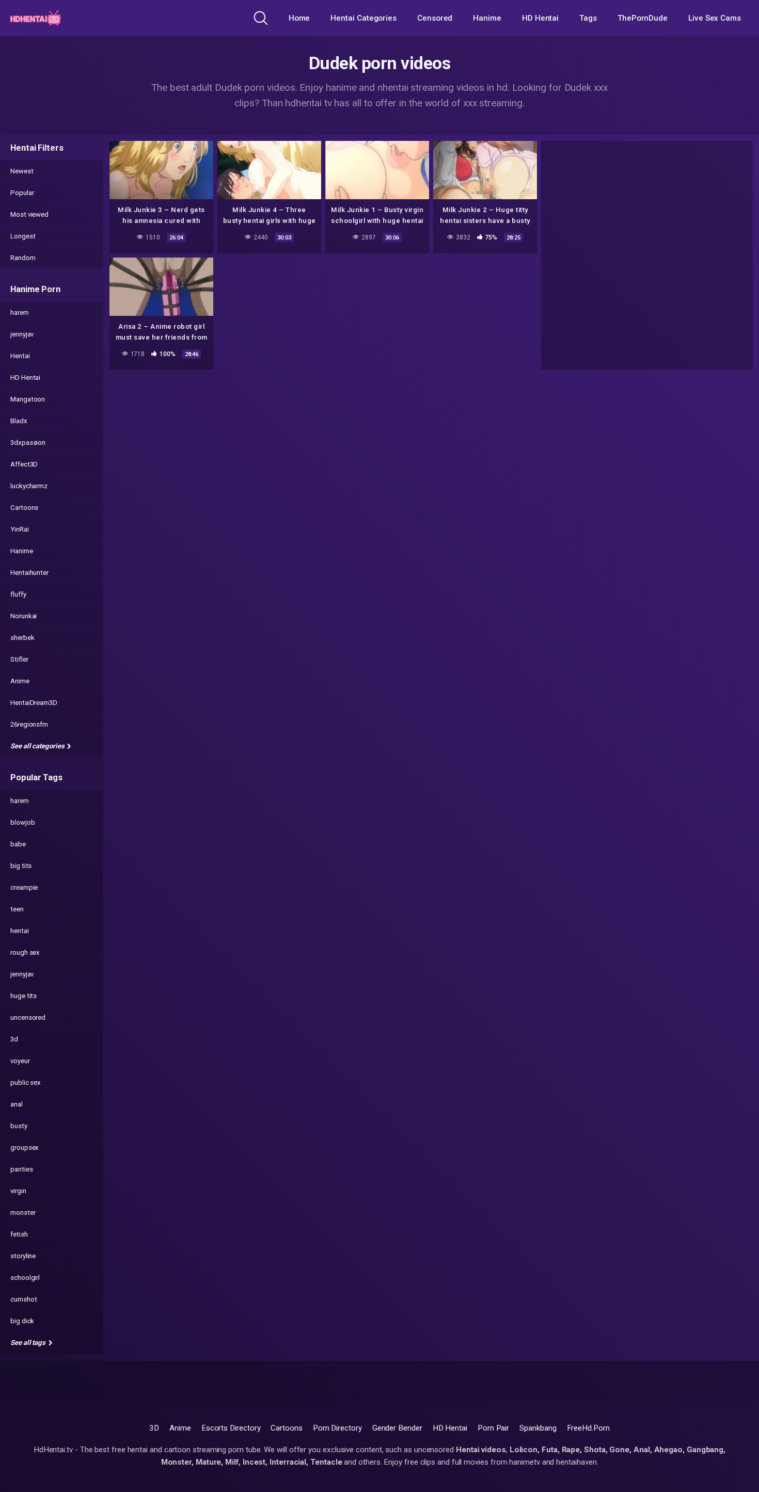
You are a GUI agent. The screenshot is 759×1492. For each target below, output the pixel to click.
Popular (22, 193)
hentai (19, 931)
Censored (434, 18)
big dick (22, 1321)
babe (18, 844)
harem (19, 312)
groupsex (24, 1147)
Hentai (20, 356)
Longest (22, 236)
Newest (22, 171)
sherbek (22, 637)
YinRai (19, 529)
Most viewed (29, 214)
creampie (24, 887)
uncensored (27, 1017)
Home (299, 18)
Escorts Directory (231, 1428)
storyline (23, 1256)
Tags (588, 18)
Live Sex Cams (714, 18)
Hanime (487, 18)
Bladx (18, 421)
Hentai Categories (363, 18)
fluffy (18, 594)
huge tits (23, 996)
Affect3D (24, 464)
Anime (19, 681)
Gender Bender (397, 1428)
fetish (19, 1234)
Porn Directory (337, 1428)
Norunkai (23, 616)
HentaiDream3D (33, 703)
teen (17, 909)
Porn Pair (493, 1428)
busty (18, 1126)
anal (16, 1104)
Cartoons (24, 507)
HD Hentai (540, 18)
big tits (20, 866)
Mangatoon (27, 399)
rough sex (25, 952)
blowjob (22, 822)
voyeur (20, 1061)
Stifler (19, 659)
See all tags (28, 1342)
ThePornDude (643, 18)
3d (14, 1039)
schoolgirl (25, 1277)
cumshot (23, 1299)
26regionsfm (29, 724)
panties (21, 1169)
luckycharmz (29, 486)
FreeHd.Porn (588, 1428)
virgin (18, 1191)
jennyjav (22, 334)
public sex (25, 1082)
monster (22, 1212)
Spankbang (537, 1428)
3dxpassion (27, 442)
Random (23, 258)
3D (154, 1428)
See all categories (38, 746)
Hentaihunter (29, 572)
